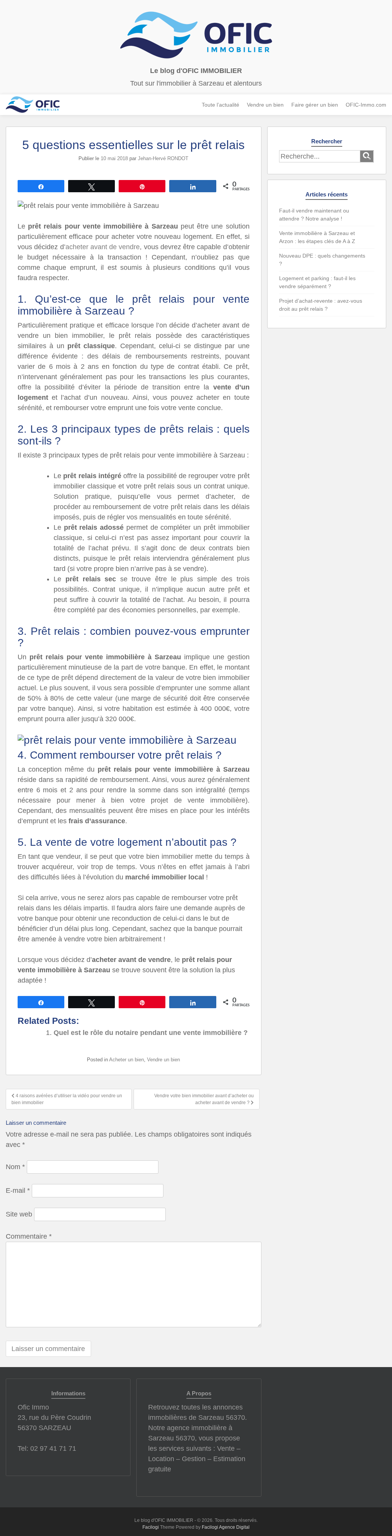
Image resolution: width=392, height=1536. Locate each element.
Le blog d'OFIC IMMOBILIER (196, 71)
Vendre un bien (265, 105)
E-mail (18, 1190)
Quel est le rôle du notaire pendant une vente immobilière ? (151, 1032)
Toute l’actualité (220, 105)
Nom (15, 1167)
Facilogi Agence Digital (226, 1527)
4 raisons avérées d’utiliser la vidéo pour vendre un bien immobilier (66, 1099)
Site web (19, 1214)
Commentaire (29, 1236)
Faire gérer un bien (314, 105)
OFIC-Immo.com (366, 105)
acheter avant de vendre (102, 247)
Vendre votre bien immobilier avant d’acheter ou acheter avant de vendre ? (204, 1099)
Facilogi (150, 1527)
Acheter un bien (126, 1059)
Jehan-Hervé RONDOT (163, 158)
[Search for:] (319, 156)
